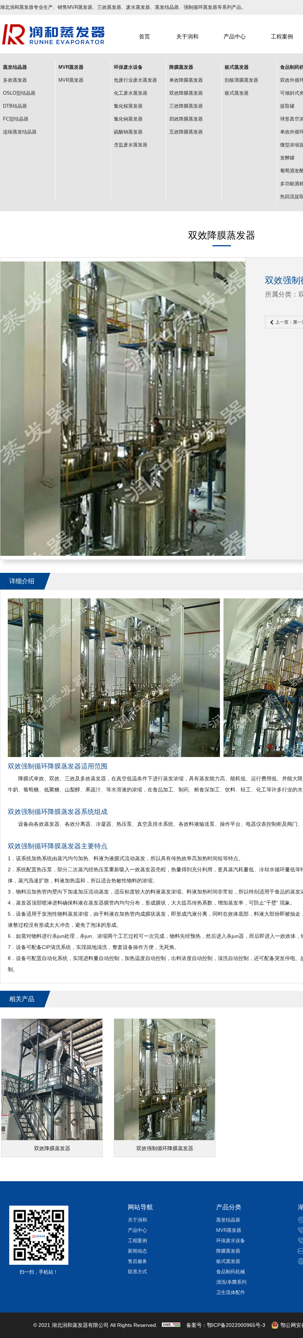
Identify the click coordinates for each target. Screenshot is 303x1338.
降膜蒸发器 (228, 1251)
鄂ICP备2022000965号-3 (236, 1325)
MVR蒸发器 (71, 80)
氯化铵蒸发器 (128, 106)
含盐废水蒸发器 (130, 145)
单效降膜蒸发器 (186, 80)
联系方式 (137, 1271)
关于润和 (187, 36)
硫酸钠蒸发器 (128, 132)
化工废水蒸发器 (130, 93)
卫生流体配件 (230, 1292)
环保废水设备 (230, 1240)
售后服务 (137, 1261)
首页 (144, 36)
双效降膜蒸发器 (186, 93)
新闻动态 (137, 1251)
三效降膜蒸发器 (186, 106)
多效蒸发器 (15, 80)
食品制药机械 (230, 1271)
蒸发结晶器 (228, 1220)
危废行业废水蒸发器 (135, 80)
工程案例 (282, 36)
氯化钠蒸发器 (128, 119)
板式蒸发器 (237, 93)
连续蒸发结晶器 (20, 132)
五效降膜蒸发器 (186, 132)
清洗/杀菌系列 (231, 1282)
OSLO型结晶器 (19, 93)
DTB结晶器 (15, 106)
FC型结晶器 (15, 119)
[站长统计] (171, 1325)
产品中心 (235, 36)
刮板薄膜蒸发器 (241, 80)
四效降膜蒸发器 (186, 119)
